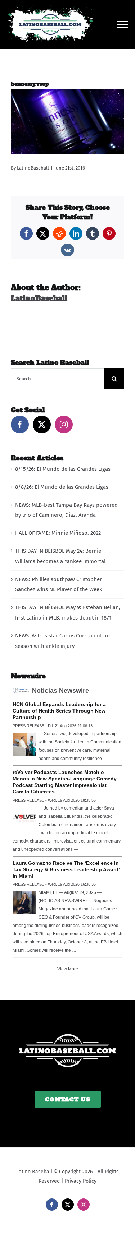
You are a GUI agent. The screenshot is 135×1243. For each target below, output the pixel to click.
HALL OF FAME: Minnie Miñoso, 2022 (58, 533)
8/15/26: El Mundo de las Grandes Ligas (63, 469)
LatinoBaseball (33, 168)
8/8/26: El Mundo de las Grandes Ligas (61, 487)
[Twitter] (42, 424)
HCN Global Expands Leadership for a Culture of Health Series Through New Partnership (59, 710)
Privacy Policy (80, 1181)
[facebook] (52, 1204)
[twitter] (68, 1204)
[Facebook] (20, 424)
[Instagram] (64, 424)
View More (67, 968)
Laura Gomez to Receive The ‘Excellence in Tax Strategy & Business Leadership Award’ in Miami (66, 869)
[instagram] (83, 1204)
